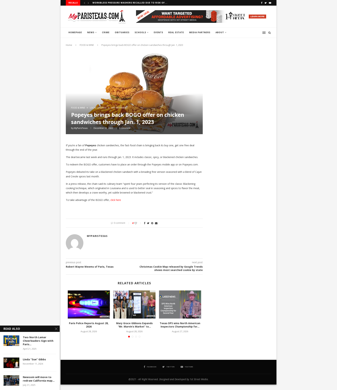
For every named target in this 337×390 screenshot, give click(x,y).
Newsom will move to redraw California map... (39, 378)
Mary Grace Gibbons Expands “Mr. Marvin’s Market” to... (134, 325)
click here (115, 200)
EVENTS (158, 32)
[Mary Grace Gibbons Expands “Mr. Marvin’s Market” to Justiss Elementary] (134, 304)
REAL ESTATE (176, 32)
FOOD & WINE (87, 45)
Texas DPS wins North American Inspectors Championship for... (180, 325)
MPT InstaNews (119, 108)
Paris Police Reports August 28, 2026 (88, 325)
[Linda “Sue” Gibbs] (11, 363)
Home (69, 45)
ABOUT (220, 32)
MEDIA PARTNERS (199, 32)
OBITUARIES (122, 32)
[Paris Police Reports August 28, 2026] (89, 304)
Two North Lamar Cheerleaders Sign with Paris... (38, 340)
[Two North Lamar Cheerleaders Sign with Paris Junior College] (11, 340)
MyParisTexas (81, 128)
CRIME (106, 32)
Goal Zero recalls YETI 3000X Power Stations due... (127, 3)
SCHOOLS (140, 32)
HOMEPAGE (75, 32)
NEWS (90, 32)
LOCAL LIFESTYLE (98, 108)
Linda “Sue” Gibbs (34, 359)
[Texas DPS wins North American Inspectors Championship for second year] (180, 304)
